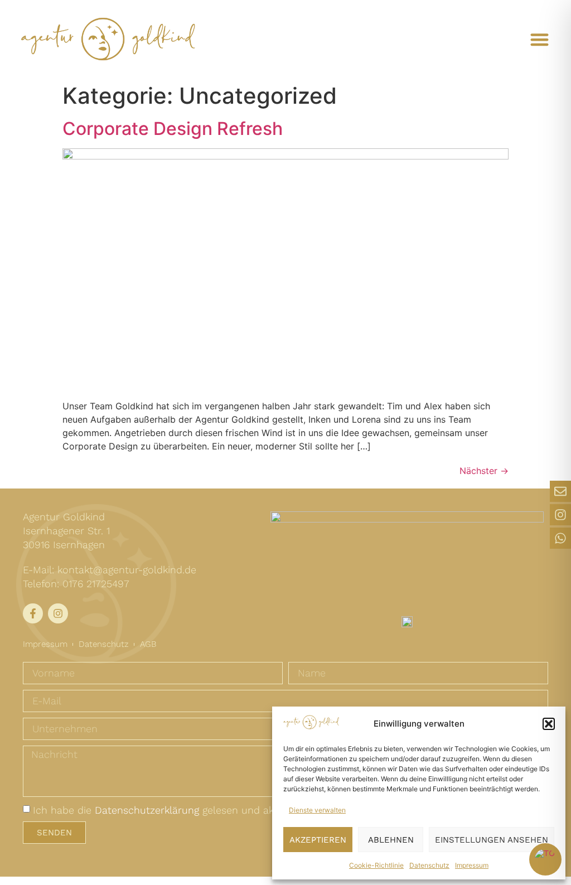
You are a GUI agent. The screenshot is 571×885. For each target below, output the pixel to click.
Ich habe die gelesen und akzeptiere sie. (181, 810)
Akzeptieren (317, 840)
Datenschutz (429, 865)
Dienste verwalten (317, 810)
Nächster (484, 470)
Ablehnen (391, 840)
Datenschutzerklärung (147, 810)
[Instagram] (560, 514)
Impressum (471, 865)
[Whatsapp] (560, 538)
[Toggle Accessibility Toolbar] (545, 859)
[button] (548, 723)
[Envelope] (560, 491)
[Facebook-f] (33, 613)
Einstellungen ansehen (491, 840)
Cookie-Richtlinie (376, 865)
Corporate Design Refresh (172, 128)
